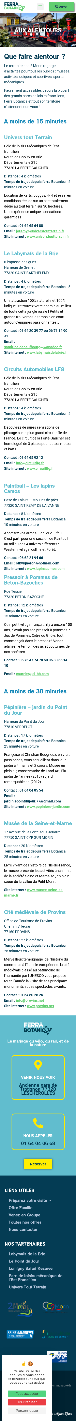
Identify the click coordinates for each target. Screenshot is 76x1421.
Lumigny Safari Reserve (30, 1268)
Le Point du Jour (24, 1261)
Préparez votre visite (28, 1200)
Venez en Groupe (24, 1214)
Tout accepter (27, 1394)
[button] (40, 6)
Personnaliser (27, 1411)
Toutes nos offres (25, 1222)
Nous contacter (23, 1229)
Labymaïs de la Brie (27, 1253)
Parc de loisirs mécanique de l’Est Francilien (35, 1277)
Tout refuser (27, 1402)
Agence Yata (64, 1413)
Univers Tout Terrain (27, 1286)
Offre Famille (20, 1207)
